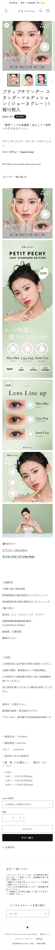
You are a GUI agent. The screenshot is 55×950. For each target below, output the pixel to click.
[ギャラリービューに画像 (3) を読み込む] (41, 80)
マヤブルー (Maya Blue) (15, 550)
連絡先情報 (41, 943)
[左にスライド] (3, 80)
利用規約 (39, 939)
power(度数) (8, 798)
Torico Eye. (16, 934)
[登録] (45, 913)
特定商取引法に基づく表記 (23, 943)
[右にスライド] (51, 80)
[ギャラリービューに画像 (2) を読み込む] (27, 80)
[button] (6, 11)
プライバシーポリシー (24, 939)
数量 (4, 811)
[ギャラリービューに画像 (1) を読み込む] (13, 80)
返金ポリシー (45, 934)
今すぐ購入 (27, 837)
